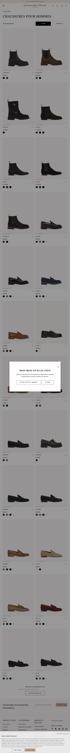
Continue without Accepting (63, 733)
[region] (35, 742)
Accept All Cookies (30, 750)
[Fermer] (58, 367)
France (47, 382)
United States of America (28, 382)
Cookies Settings (17, 750)
